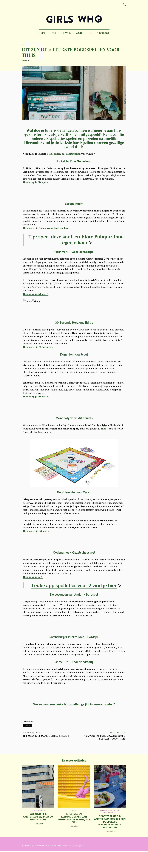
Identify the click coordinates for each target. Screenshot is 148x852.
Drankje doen (106, 810)
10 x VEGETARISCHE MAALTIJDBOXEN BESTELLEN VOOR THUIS (104, 737)
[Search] (124, 4)
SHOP (74, 810)
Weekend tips (40, 810)
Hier (103, 428)
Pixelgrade (79, 845)
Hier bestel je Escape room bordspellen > (46, 228)
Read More (39, 823)
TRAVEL (66, 32)
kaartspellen (73, 153)
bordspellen (54, 153)
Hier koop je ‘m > (32, 576)
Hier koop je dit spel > (36, 182)
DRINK (42, 32)
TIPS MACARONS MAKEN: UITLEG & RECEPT (46, 735)
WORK (80, 32)
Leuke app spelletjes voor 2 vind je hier (74, 585)
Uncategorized (110, 812)
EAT (53, 32)
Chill (27, 725)
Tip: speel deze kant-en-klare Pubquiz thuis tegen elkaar (76, 239)
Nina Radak (25, 60)
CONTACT (103, 32)
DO (90, 32)
